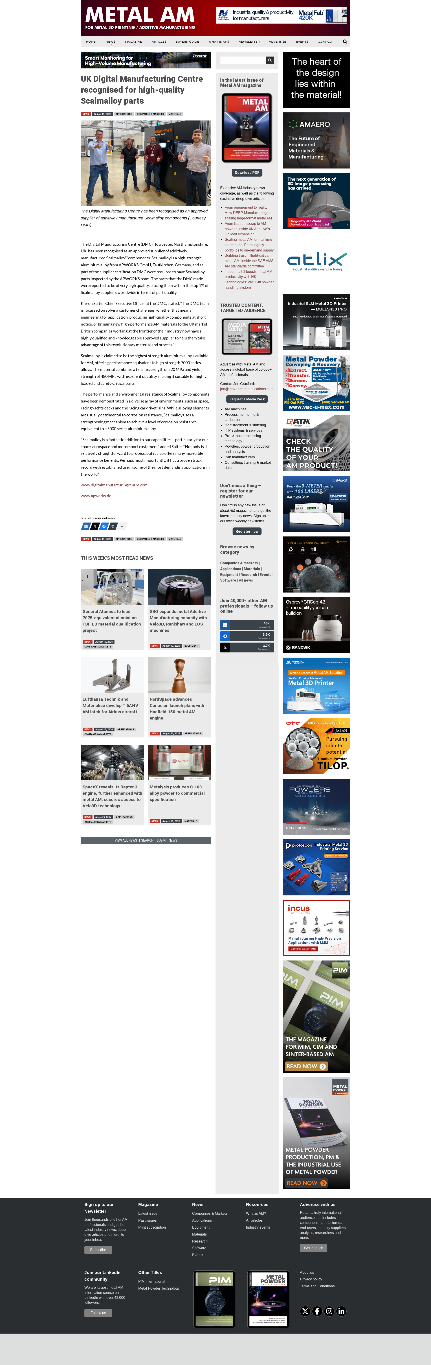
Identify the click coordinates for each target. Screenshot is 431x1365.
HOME (91, 41)
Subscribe (98, 1250)
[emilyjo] (104, 526)
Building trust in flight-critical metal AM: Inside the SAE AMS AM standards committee (249, 261)
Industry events (258, 1227)
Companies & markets (239, 563)
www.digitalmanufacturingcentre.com (114, 485)
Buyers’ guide (187, 41)
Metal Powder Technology (159, 1288)
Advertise (277, 41)
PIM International (151, 1281)
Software (228, 580)
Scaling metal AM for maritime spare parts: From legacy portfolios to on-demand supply (249, 245)
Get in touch (313, 1248)
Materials (175, 114)
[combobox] (247, 60)
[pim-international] (215, 1300)
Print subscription (152, 1227)
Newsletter (248, 41)
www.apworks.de (96, 495)
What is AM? (218, 41)
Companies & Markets (150, 114)
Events (302, 41)
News (110, 41)
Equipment (191, 646)
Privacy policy (311, 1279)
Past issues (147, 1220)
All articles (254, 1220)
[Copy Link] (113, 526)
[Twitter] (95, 526)
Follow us (98, 1313)
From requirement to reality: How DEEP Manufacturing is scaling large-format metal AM (248, 213)
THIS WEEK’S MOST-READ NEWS (117, 558)
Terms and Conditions (317, 1286)
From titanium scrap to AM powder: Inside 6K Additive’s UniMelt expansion (247, 229)
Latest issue (147, 1213)
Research (249, 575)
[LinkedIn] (86, 526)
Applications (124, 114)
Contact (325, 41)
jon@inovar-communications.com (246, 389)
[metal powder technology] (269, 1300)
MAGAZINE (133, 41)
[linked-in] (341, 1311)
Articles (159, 41)
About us (307, 1272)
